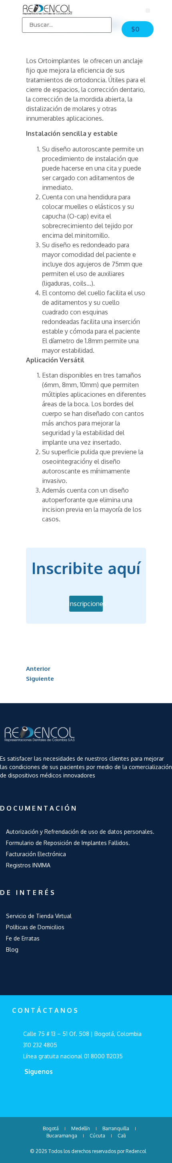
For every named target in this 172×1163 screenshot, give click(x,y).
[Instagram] (84, 1093)
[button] (148, 10)
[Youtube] (58, 1093)
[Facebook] (32, 1093)
